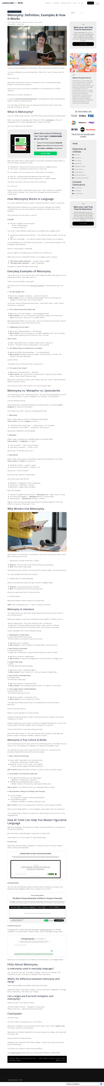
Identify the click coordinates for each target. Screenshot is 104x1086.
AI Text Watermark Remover (81, 178)
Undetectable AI (16, 1053)
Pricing (74, 3)
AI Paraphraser (78, 163)
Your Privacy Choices (90, 1084)
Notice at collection (73, 1084)
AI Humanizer (56, 3)
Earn (82, 3)
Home (9, 22)
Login (97, 3)
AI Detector (48, 3)
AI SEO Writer (77, 190)
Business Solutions (66, 3)
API (79, 3)
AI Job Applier (77, 160)
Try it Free (90, 3)
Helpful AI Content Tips (14, 11)
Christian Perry (11, 24)
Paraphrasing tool (46, 930)
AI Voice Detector (78, 169)
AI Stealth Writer (78, 193)
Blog (13, 22)
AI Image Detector (79, 172)
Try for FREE (45, 153)
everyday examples (37, 286)
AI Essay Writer (13, 883)
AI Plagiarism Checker (79, 166)
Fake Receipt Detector (80, 175)
